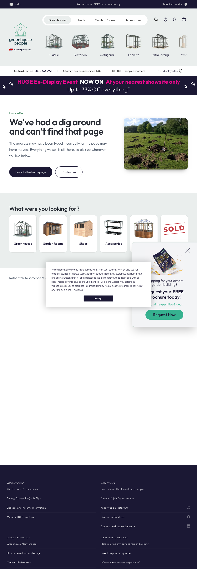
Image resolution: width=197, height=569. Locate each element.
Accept (98, 298)
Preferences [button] (78, 289)
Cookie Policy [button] (97, 285)
